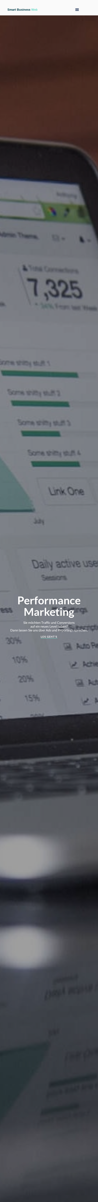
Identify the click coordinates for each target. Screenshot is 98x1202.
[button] (77, 9)
